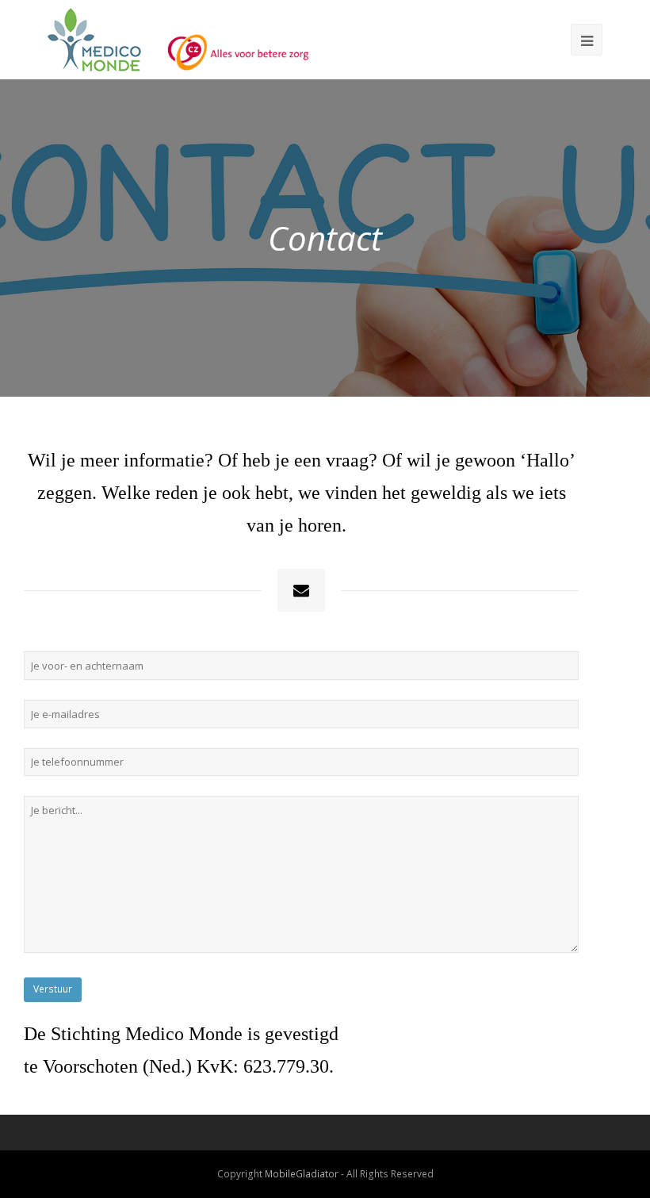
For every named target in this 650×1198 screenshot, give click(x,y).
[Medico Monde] (94, 39)
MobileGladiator (301, 1174)
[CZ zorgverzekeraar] (225, 39)
